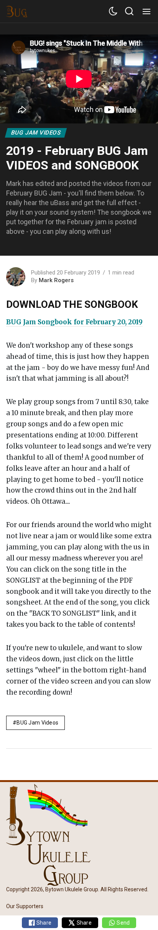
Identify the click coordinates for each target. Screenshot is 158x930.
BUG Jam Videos (36, 132)
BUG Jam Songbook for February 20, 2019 (74, 322)
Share (43, 923)
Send (122, 923)
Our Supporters (24, 906)
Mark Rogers (56, 280)
